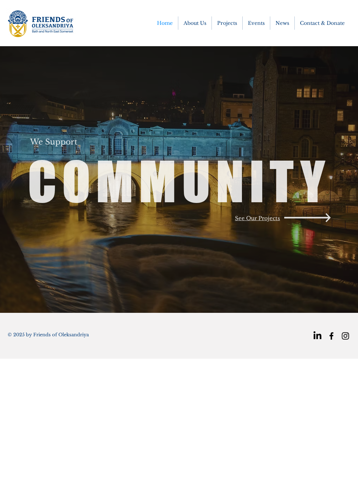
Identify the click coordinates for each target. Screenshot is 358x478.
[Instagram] (345, 336)
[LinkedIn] (317, 336)
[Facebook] (331, 336)
